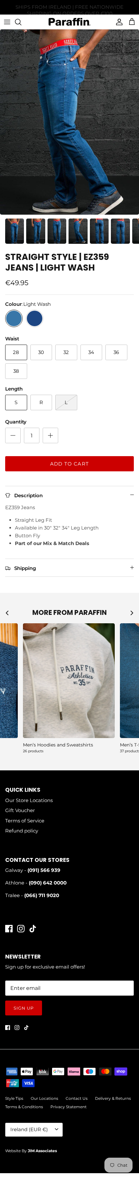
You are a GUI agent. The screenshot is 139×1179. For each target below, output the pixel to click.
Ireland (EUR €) (29, 1129)
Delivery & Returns (113, 1098)
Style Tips (14, 1098)
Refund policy (21, 831)
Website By (31, 1150)
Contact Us (77, 1098)
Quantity (16, 422)
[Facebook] (9, 928)
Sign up (24, 1008)
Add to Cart (69, 464)
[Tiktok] (33, 928)
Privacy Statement (68, 1106)
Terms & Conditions (24, 1106)
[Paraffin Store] (69, 22)
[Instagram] (21, 928)
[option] (69, 122)
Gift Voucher (20, 810)
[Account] (118, 22)
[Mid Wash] (34, 318)
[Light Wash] (14, 318)
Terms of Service (24, 821)
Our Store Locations (29, 800)
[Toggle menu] (7, 22)
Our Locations (44, 1098)
